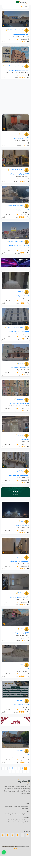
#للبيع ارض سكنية (24, 754)
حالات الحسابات (17, 814)
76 (7, 250)
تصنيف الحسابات (8, 814)
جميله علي (20, 291)
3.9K (6, 566)
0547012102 (20, 700)
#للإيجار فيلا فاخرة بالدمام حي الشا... (20, 367)
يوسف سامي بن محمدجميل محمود (14, 65)
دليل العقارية (16, 806)
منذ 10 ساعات (24, 143)
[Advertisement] (15, 97)
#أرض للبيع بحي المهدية (22, 668)
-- (16, 39)
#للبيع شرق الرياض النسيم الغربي (21, 34)
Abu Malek (20, 592)
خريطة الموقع (8, 821)
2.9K (6, 372)
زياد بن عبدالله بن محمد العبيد (16, 241)
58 (17, 771)
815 (7, 39)
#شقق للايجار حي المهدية (22, 633)
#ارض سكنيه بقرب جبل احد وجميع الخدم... (18, 403)
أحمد (22, 521)
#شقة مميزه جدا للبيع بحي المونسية (19, 597)
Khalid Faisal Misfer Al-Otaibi (15, 30)
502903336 (20, 435)
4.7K (6, 638)
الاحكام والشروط (24, 821)
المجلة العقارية (8, 806)
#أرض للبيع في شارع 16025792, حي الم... (18, 245)
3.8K (6, 530)
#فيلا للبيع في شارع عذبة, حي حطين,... (19, 174)
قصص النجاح (25, 808)
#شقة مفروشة (25, 439)
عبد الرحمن (20, 363)
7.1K (7, 759)
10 (24, 771)
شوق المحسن (19, 399)
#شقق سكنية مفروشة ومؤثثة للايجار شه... (18, 331)
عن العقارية (25, 814)
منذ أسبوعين (24, 480)
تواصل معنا (16, 821)
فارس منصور (20, 557)
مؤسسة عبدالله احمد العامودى (15, 327)
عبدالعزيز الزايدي (19, 750)
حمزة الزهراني (19, 664)
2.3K (6, 480)
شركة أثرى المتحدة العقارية (16, 169)
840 (7, 75)
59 (13, 771)
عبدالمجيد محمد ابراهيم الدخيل (15, 205)
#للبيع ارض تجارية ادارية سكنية (21, 704)
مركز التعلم (25, 819)
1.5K (7, 143)
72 (7, 178)
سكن (22, 133)
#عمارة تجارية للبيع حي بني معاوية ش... (19, 70)
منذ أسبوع (24, 372)
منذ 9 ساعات (24, 39)
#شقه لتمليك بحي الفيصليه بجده (20, 295)
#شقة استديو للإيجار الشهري (21, 138)
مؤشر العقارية (24, 806)
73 (7, 214)
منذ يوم (25, 300)
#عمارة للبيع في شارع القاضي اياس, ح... (19, 209)
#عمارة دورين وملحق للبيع (22, 525)
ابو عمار (21, 628)
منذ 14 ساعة (24, 178)
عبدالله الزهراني (19, 471)
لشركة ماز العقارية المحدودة (9, 846)
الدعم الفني (18, 819)
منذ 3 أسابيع (24, 759)
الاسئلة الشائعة (10, 819)
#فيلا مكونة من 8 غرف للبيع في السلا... (19, 475)
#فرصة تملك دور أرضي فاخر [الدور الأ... (19, 561)
